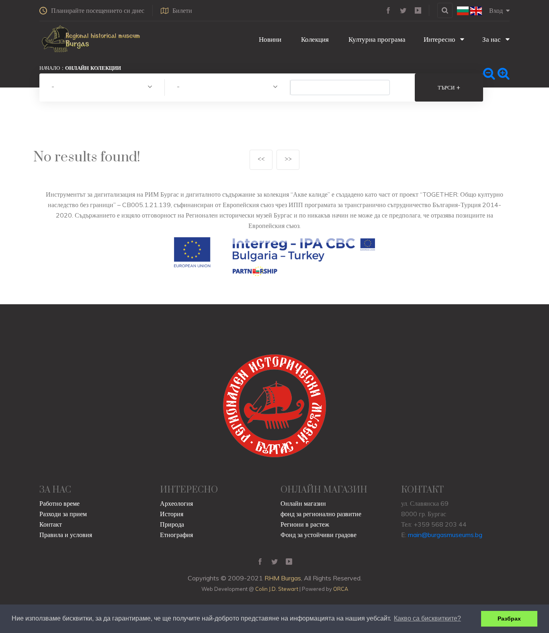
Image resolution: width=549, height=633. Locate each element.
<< (261, 160)
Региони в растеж (305, 524)
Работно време (59, 503)
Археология (176, 503)
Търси (449, 87)
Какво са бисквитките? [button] (427, 618)
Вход (496, 10)
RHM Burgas (282, 578)
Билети (182, 10)
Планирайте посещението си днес (97, 10)
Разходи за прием (63, 514)
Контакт (50, 524)
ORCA (340, 589)
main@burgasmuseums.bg (445, 535)
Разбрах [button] (509, 618)
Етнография (176, 535)
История (171, 514)
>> (288, 160)
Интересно (440, 39)
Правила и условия (65, 535)
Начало (49, 68)
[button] (101, 87)
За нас (492, 39)
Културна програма (376, 39)
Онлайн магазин (303, 503)
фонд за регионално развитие (321, 514)
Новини (269, 39)
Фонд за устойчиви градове (318, 535)
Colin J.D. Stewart (276, 589)
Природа (172, 524)
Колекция (314, 39)
